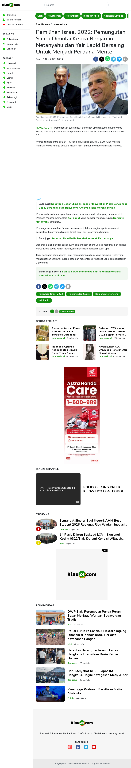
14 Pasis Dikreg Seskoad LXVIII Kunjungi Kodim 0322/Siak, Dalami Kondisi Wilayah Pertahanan (91, 537)
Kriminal (11, 87)
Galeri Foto (12, 44)
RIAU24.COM (44, 128)
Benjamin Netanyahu (107, 293)
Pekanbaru (62, 16)
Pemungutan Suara (79, 293)
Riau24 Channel (15, 24)
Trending (11, 14)
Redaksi (44, 733)
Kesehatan (12, 92)
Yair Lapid (74, 218)
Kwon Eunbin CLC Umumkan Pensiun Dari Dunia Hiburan (113, 350)
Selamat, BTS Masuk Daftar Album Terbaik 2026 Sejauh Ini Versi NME (112, 331)
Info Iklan (85, 733)
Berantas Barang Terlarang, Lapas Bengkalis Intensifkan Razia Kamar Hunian (92, 654)
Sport (9, 82)
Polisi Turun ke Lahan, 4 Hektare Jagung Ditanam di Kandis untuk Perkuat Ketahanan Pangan (96, 635)
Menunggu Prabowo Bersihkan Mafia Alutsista (94, 691)
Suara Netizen (14, 19)
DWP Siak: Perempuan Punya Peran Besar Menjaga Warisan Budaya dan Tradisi (94, 616)
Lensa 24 (11, 48)
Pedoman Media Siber (64, 733)
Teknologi (12, 97)
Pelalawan (44, 16)
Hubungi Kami (116, 733)
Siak (62, 543)
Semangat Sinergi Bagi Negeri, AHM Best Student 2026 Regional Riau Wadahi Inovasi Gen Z (92, 523)
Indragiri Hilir (81, 16)
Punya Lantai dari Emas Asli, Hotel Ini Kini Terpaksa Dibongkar (66, 331)
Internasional (13, 68)
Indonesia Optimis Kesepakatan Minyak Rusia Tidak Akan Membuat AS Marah (64, 350)
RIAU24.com (43, 24)
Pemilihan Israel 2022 (51, 293)
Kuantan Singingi (104, 16)
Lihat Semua (67, 311)
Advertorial (12, 39)
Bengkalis (72, 663)
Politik (10, 73)
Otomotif (11, 102)
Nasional (11, 63)
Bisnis (10, 77)
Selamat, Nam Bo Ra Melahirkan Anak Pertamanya (82, 238)
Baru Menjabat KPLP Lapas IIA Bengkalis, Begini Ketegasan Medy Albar (97, 673)
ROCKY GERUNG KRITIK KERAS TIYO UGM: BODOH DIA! (103, 489)
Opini (9, 106)
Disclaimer (99, 733)
